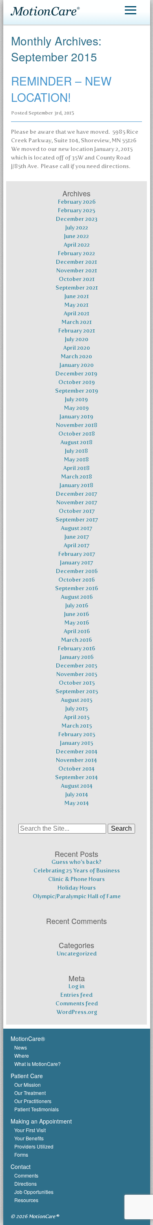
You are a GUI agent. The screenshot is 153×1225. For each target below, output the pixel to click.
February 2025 (76, 210)
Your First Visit (30, 1129)
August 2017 (76, 528)
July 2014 (76, 794)
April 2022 (77, 244)
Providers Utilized (33, 1146)
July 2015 (76, 708)
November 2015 (76, 674)
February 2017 (76, 554)
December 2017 (76, 493)
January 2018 (76, 485)
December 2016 (77, 571)
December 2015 (76, 665)
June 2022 (76, 236)
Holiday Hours (77, 887)
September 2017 (76, 519)
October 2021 (77, 279)
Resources (26, 1199)
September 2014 (76, 777)
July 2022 (76, 227)
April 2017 (76, 545)
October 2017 (77, 511)
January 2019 (76, 416)
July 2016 (76, 605)
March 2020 (76, 356)
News (20, 1047)
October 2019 (76, 382)
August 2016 (77, 596)
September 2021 (76, 287)
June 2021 (76, 296)
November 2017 (76, 502)
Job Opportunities (33, 1191)
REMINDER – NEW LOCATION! (61, 88)
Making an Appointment (41, 1121)
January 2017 (76, 562)
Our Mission (27, 1084)
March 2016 (76, 639)
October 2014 (76, 768)
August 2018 (76, 442)
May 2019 (76, 408)
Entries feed (76, 994)
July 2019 (76, 399)
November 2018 (77, 425)
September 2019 (76, 390)
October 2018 (76, 433)
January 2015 (76, 742)
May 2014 (76, 803)
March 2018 (76, 476)
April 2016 (77, 631)
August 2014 (77, 785)
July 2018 (76, 450)
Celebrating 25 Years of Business (76, 870)
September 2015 (76, 691)
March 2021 (77, 322)
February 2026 (76, 201)
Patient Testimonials (36, 1109)
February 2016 (76, 648)
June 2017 (76, 536)
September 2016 (76, 588)
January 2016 (76, 657)
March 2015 (77, 725)
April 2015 (76, 717)
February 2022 (76, 253)
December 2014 (77, 751)
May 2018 (76, 459)
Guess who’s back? (76, 862)
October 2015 (77, 682)
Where (21, 1055)
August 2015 (76, 700)
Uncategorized (77, 953)
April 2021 (76, 313)
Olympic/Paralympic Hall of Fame (77, 896)
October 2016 (76, 579)
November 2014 (76, 760)
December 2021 (76, 261)
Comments (26, 1175)
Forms (21, 1154)
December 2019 (76, 373)
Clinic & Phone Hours (76, 879)
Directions (25, 1183)
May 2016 (76, 622)
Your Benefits (29, 1138)
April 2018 (76, 468)
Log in (76, 986)
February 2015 (76, 734)
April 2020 (76, 347)
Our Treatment (30, 1092)
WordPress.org (76, 1012)
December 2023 (77, 219)
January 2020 (77, 365)
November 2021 (76, 270)
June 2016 (76, 614)
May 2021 (76, 304)
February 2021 (76, 330)
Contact (21, 1166)
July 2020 (77, 339)
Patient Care (27, 1076)
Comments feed (76, 1003)
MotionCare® (28, 1038)
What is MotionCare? (37, 1063)
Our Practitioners (32, 1100)
